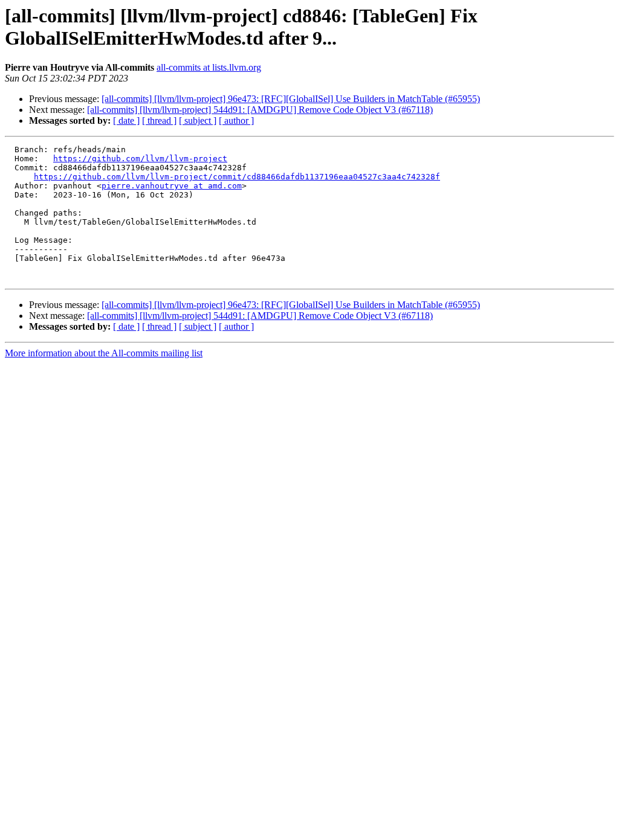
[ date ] (126, 120)
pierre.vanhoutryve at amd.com (172, 185)
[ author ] (236, 120)
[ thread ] (159, 120)
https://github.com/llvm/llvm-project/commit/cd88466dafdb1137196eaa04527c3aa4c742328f (237, 176)
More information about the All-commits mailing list (104, 353)
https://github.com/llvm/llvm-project (140, 158)
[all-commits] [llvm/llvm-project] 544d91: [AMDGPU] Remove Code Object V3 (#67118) (260, 109)
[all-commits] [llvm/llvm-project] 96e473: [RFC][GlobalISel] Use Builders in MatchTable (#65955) (291, 99)
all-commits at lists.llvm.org (209, 67)
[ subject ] (197, 120)
